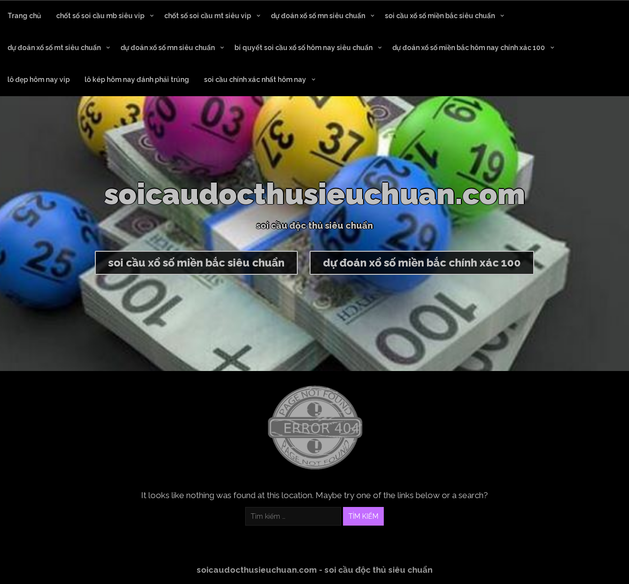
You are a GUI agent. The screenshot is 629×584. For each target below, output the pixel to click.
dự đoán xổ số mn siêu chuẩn (318, 16)
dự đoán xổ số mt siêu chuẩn (54, 48)
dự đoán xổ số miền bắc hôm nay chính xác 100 (468, 48)
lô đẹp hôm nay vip (38, 79)
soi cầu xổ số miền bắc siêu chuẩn (440, 16)
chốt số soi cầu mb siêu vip (100, 16)
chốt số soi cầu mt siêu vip (207, 16)
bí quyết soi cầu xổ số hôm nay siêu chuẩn (303, 48)
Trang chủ (24, 16)
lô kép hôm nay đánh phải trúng (137, 79)
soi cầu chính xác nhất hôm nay (255, 79)
